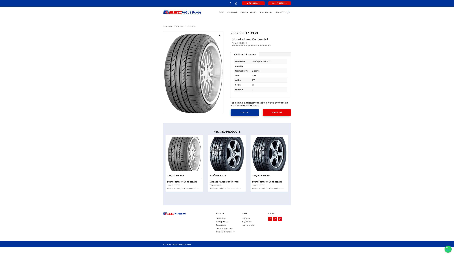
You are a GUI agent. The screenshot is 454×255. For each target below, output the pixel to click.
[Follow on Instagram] (236, 3)
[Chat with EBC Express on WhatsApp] (448, 249)
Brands (253, 12)
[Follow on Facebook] (230, 3)
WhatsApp (277, 112)
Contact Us (280, 12)
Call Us (244, 112)
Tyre (170, 26)
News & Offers (266, 12)
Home (221, 12)
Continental (178, 26)
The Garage (232, 12)
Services (244, 12)
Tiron (189, 244)
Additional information (245, 54)
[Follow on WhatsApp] (280, 219)
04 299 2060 (254, 3)
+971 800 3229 (280, 3)
